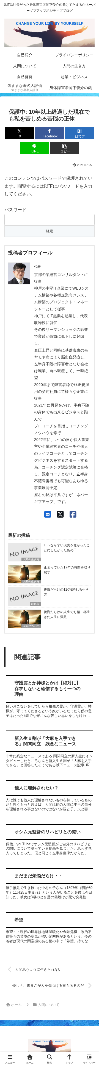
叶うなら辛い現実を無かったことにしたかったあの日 (67, 547)
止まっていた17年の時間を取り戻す (67, 570)
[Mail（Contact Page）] (48, 514)
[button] (64, 148)
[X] (60, 514)
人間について (31, 626)
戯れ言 (35, 603)
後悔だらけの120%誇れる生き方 (66, 592)
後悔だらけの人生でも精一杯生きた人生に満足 (67, 614)
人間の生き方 (31, 559)
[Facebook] (73, 514)
